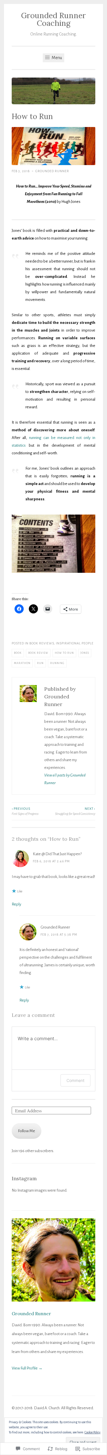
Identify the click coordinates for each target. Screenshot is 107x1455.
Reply (16, 904)
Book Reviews (41, 643)
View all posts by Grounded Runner (65, 779)
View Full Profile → (27, 1368)
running (57, 663)
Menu (56, 57)
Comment (75, 1080)
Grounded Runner (52, 171)
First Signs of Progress (25, 811)
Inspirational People (75, 643)
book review (38, 652)
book (18, 652)
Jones (84, 652)
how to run (64, 652)
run (40, 663)
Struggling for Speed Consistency (75, 811)
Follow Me (26, 1131)
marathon (22, 663)
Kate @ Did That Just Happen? (57, 854)
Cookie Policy (92, 1432)
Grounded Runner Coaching (53, 19)
